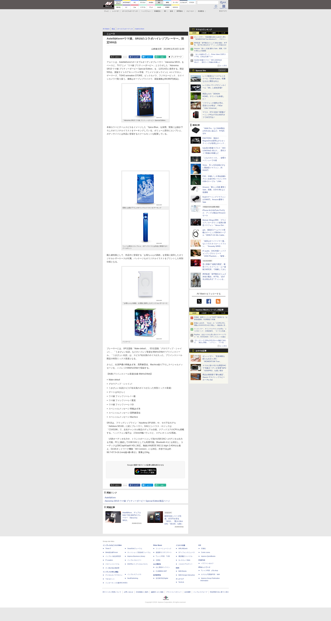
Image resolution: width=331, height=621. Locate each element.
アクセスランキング (204, 29)
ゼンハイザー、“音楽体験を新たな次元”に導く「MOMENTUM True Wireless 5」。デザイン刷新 (210, 39)
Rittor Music (157, 545)
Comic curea (205, 552)
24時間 (203, 33)
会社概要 (187, 592)
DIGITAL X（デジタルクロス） (138, 564)
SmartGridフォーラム (134, 548)
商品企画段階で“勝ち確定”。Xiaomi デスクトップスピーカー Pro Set (213, 377)
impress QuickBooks (208, 556)
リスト (125, 57)
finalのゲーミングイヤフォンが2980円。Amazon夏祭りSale (214, 199)
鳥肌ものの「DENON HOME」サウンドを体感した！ (213, 96)
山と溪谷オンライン (163, 567)
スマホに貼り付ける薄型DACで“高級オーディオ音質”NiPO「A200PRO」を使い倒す (214, 368)
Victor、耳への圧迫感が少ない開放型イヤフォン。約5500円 (213, 167)
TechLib (181, 582)
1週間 (214, 33)
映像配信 (157, 11)
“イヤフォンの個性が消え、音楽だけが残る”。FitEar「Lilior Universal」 (213, 105)
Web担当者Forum (111, 552)
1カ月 (223, 33)
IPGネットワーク (204, 567)
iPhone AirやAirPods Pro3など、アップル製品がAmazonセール (213, 212)
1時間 (194, 33)
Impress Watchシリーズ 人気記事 (210, 310)
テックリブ (180, 579)
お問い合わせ (128, 592)
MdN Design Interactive (186, 575)
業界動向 (180, 11)
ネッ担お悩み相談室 (112, 568)
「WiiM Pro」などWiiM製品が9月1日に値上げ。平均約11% (213, 130)
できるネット (110, 579)
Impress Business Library (136, 556)
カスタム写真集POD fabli (210, 574)
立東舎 (158, 560)
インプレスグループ (200, 592)
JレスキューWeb (184, 560)
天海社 (203, 548)
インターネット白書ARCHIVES (116, 583)
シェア (136, 57)
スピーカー (190, 11)
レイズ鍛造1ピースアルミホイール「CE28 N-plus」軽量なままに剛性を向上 (213, 78)
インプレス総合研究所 (113, 556)
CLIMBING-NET (161, 571)
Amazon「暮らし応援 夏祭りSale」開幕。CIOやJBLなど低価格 (214, 189)
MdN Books (182, 571)
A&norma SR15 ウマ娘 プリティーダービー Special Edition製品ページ (137, 501)
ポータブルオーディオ (130, 11)
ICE (199, 545)
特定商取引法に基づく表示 (219, 592)
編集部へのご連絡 (157, 592)
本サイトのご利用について (112, 592)
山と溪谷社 (157, 564)
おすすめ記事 (201, 351)
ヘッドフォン (146, 11)
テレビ (106, 11)
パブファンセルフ (207, 563)
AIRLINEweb (182, 548)
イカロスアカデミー (185, 564)
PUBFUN (201, 560)
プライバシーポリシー (174, 592)
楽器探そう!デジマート (164, 552)
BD (165, 11)
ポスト (117, 57)
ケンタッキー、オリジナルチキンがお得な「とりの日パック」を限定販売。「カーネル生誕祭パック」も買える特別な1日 (210, 331)
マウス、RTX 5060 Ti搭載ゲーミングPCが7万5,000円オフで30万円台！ (213, 114)
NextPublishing (132, 578)
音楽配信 (201, 11)
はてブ (149, 57)
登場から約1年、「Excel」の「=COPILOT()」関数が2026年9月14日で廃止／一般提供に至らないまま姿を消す (210, 325)
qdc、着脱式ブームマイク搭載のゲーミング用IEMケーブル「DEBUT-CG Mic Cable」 (214, 232)
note (162, 57)
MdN (177, 568)
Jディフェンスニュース (186, 552)
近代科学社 (157, 575)
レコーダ (115, 11)
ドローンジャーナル (112, 564)
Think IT (108, 548)
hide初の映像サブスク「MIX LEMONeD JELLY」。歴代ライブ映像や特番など (214, 150)
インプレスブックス (134, 574)
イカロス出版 (180, 545)
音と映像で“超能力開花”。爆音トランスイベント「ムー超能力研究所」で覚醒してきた (214, 266)
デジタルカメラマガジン (113, 575)
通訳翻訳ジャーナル (185, 556)
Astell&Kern (110, 497)
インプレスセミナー (134, 560)
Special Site (201, 71)
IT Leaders (109, 560)
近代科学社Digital (162, 578)
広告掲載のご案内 (142, 592)
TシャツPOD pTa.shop (209, 570)
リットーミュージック (163, 548)
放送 (171, 11)
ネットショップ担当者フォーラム (139, 552)
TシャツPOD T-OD (163, 556)
